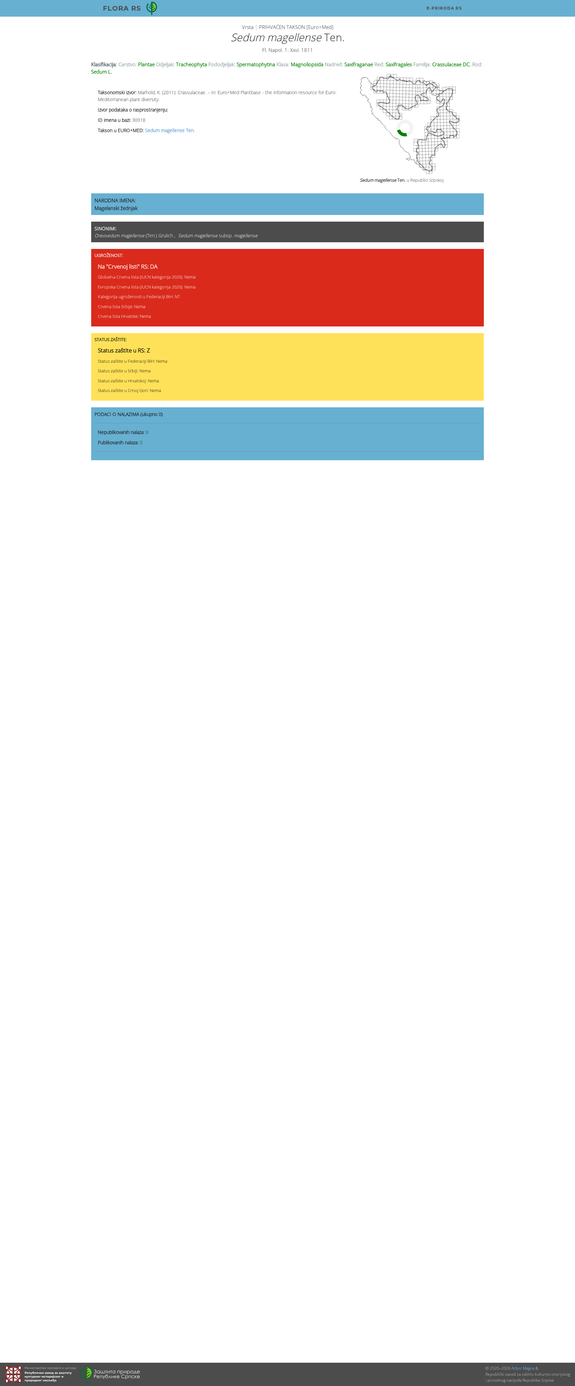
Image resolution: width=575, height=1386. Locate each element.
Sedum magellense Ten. (170, 130)
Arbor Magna (522, 1368)
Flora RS (122, 8)
